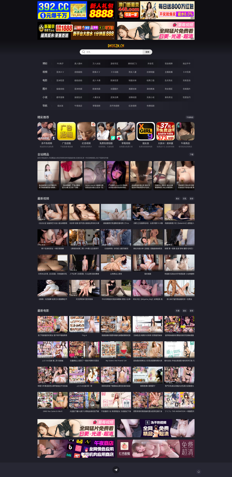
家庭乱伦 (78, 97)
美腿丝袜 (132, 89)
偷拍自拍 (78, 80)
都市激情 (60, 97)
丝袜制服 (150, 72)
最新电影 (43, 311)
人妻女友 (96, 97)
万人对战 (96, 63)
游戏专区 (114, 63)
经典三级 (150, 80)
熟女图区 (169, 89)
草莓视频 (96, 105)
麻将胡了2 (132, 63)
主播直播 (169, 72)
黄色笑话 (169, 97)
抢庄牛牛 (187, 63)
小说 (45, 97)
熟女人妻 (132, 72)
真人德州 (78, 63)
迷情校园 (132, 97)
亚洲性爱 (60, 80)
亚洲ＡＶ (60, 72)
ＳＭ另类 (187, 72)
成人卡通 (96, 80)
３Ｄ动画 (114, 72)
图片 (45, 88)
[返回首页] (199, 472)
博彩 (45, 63)
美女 (177, 198)
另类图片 (187, 89)
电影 (45, 80)
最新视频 (43, 198)
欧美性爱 (114, 80)
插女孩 (60, 105)
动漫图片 (114, 89)
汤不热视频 (114, 105)
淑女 (184, 311)
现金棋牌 (169, 63)
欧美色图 (96, 89)
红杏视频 (132, 105)
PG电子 (60, 63)
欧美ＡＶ (96, 72)
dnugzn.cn (116, 45)
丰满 (177, 311)
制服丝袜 (132, 80)
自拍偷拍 (78, 72)
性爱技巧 (187, 97)
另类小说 (150, 97)
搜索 (147, 52)
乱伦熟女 (169, 80)
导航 (45, 105)
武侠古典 (114, 97)
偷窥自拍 (60, 89)
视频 (45, 72)
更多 (191, 198)
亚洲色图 (78, 89)
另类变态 (187, 80)
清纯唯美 (150, 89)
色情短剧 (150, 105)
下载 (191, 154)
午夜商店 (78, 105)
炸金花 (150, 63)
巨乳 (184, 198)
